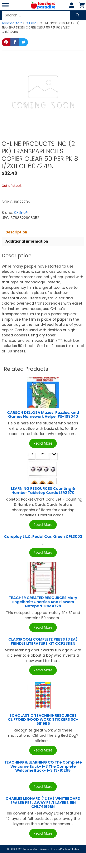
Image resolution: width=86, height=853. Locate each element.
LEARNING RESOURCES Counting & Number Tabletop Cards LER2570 (43, 490)
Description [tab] (16, 232)
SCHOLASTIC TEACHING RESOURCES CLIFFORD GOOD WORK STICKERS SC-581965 (43, 719)
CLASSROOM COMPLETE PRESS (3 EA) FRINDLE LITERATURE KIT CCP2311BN (43, 641)
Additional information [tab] (26, 241)
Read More (43, 443)
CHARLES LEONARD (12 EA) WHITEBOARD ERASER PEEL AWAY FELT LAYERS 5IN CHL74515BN (43, 802)
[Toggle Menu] (5, 5)
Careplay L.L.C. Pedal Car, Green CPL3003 (43, 536)
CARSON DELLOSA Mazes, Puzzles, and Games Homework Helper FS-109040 (43, 414)
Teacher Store (12, 23)
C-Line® (31, 23)
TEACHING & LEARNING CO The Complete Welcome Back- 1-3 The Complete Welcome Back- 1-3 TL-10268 (43, 766)
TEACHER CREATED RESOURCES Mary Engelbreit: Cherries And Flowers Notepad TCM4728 (43, 602)
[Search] (77, 15)
